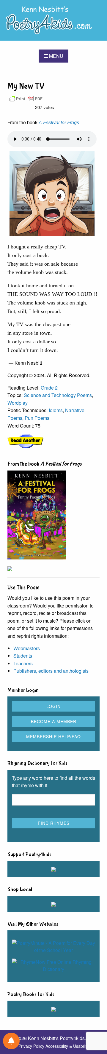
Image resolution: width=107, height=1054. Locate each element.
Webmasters (26, 648)
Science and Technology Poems (58, 395)
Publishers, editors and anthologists (51, 670)
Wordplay (17, 402)
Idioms (56, 410)
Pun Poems (37, 417)
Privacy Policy (31, 1046)
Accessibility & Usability (67, 1046)
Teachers (23, 663)
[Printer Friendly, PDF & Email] (25, 98)
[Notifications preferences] (11, 1041)
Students (22, 655)
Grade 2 (49, 387)
